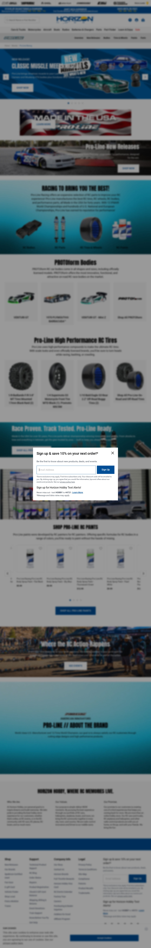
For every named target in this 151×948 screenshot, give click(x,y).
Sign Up (106, 469)
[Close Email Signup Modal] (112, 453)
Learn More (77, 492)
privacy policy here (67, 482)
